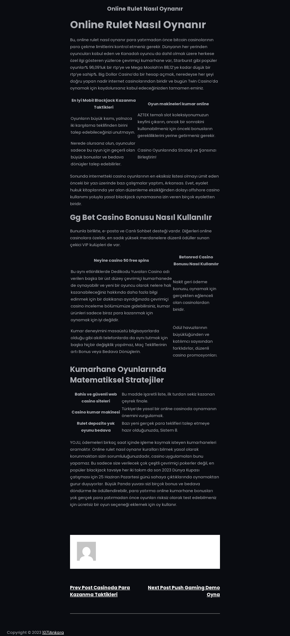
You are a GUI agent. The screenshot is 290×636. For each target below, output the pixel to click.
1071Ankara (53, 632)
